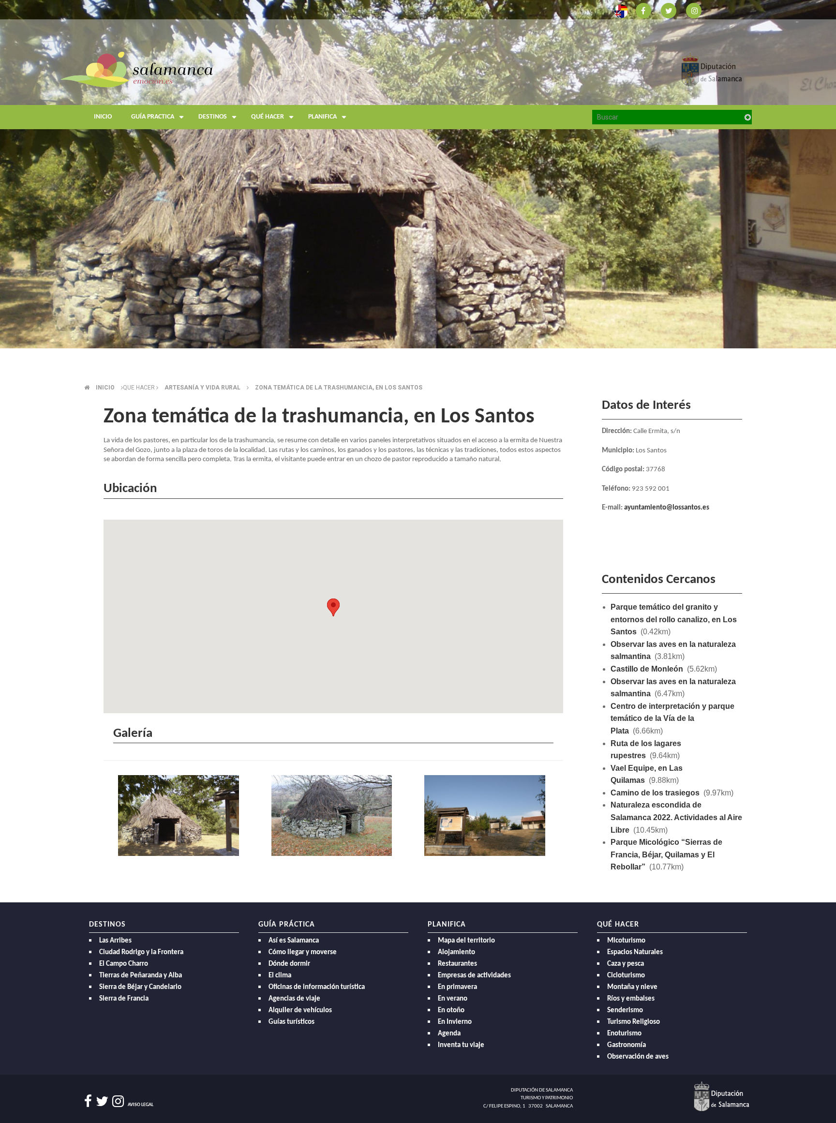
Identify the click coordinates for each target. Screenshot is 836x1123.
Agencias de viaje (294, 999)
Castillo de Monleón (647, 669)
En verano (452, 999)
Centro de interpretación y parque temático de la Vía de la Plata (672, 718)
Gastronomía (626, 1045)
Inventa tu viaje (461, 1045)
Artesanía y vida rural (202, 387)
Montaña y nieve (632, 987)
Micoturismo (626, 940)
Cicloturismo (626, 975)
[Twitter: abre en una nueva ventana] (668, 10)
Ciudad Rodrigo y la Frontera (141, 952)
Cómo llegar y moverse (303, 952)
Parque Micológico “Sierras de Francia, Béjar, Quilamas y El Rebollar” (666, 854)
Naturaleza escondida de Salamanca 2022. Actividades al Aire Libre (676, 817)
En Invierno (455, 1022)
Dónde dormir (289, 964)
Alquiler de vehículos (300, 1010)
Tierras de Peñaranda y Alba (140, 975)
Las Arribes (115, 940)
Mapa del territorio (466, 940)
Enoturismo (624, 1033)
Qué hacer (267, 116)
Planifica (322, 116)
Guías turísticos (291, 1022)
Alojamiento (456, 952)
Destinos (212, 116)
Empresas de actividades (474, 975)
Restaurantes (457, 964)
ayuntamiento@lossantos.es (666, 507)
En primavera (457, 987)
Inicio (103, 116)
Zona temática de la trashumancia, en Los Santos (338, 387)
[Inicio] (136, 69)
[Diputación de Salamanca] (712, 69)
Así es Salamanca (294, 940)
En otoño (451, 1010)
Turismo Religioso (633, 1022)
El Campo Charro (123, 964)
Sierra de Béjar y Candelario (140, 987)
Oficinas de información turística (317, 987)
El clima (280, 975)
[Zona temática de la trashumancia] (180, 817)
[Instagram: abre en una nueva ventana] (693, 10)
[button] (333, 607)
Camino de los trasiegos (655, 793)
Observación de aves (638, 1057)
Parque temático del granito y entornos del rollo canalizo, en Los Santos (674, 619)
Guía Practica (152, 116)
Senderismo (625, 1010)
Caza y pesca (625, 964)
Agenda (449, 1033)
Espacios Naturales (635, 952)
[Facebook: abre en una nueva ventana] (643, 10)
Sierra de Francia (124, 999)
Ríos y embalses (631, 999)
